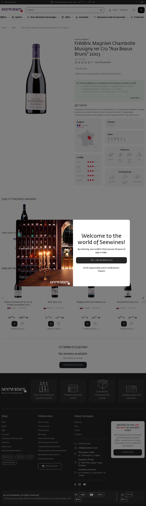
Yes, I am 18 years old (101, 260)
